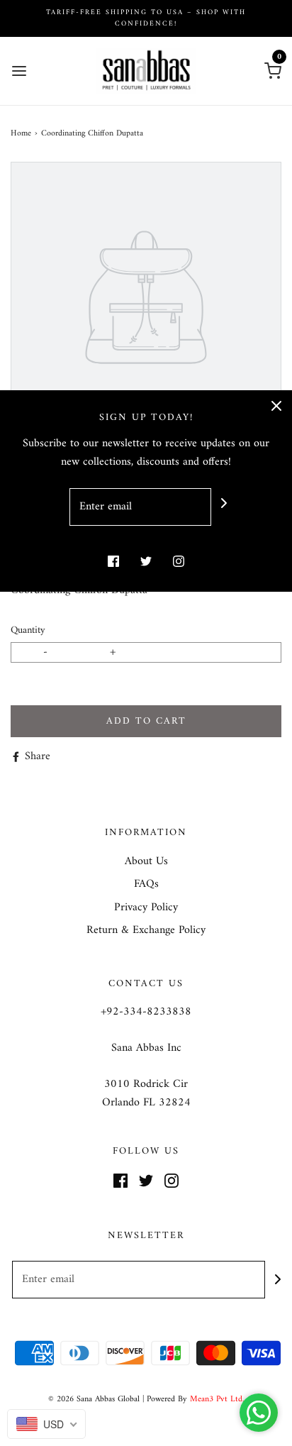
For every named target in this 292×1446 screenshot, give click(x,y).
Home (21, 133)
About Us (146, 862)
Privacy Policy (146, 908)
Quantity (28, 630)
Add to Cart (146, 721)
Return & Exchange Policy (146, 931)
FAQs (146, 885)
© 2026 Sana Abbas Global (94, 1399)
